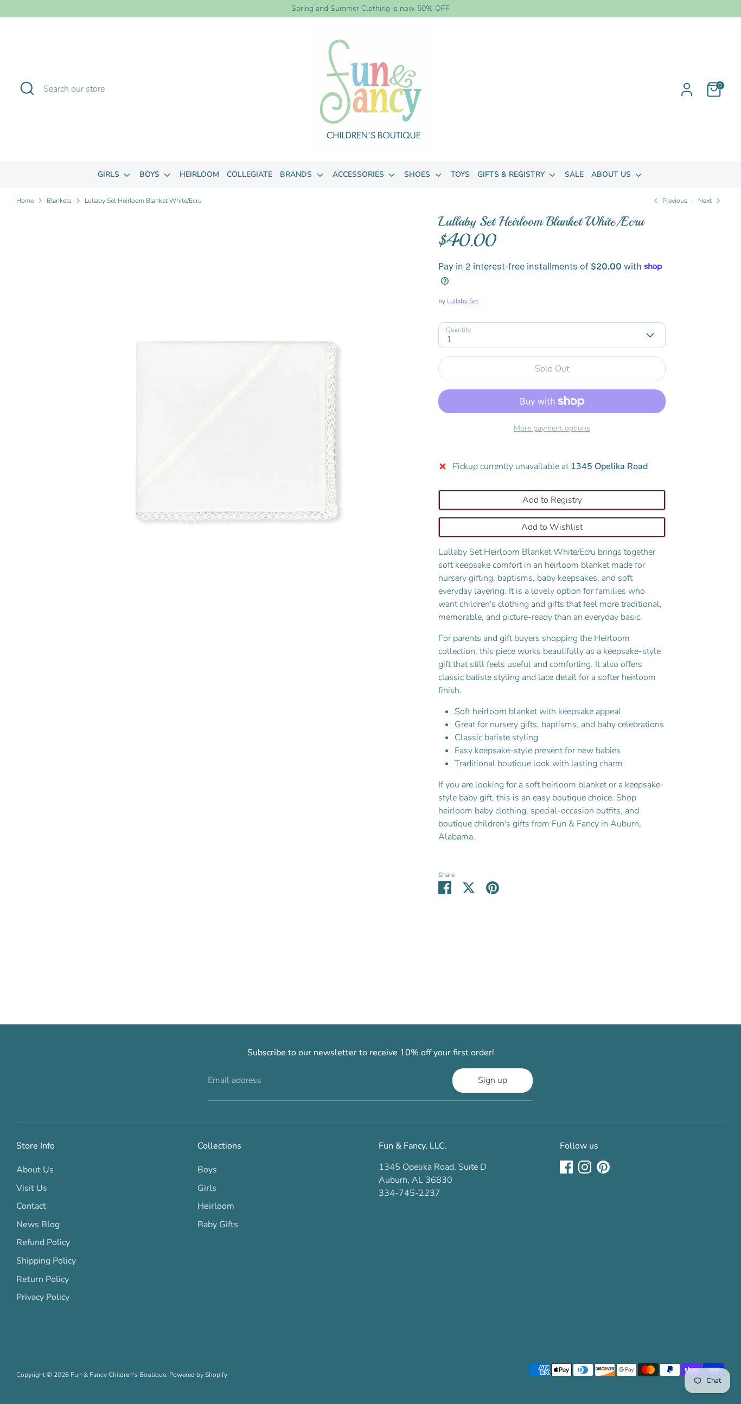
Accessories (359, 174)
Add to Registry (552, 500)
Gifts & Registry (512, 174)
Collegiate (249, 174)
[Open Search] (27, 88)
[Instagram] (584, 1167)
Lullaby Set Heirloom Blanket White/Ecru (143, 200)
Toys (460, 174)
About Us (612, 174)
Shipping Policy (46, 1261)
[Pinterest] (603, 1167)
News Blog (38, 1224)
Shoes (418, 174)
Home (25, 200)
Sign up (492, 1080)
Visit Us (31, 1188)
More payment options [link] (552, 428)
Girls (110, 174)
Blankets (59, 200)
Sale (574, 174)
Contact (31, 1206)
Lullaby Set (462, 301)
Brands (297, 174)
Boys (150, 174)
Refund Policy (43, 1242)
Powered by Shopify (198, 1374)
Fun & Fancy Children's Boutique (118, 1374)
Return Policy (42, 1279)
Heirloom (199, 174)
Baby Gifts (217, 1224)
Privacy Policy (42, 1297)
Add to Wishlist (552, 527)
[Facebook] (566, 1167)
